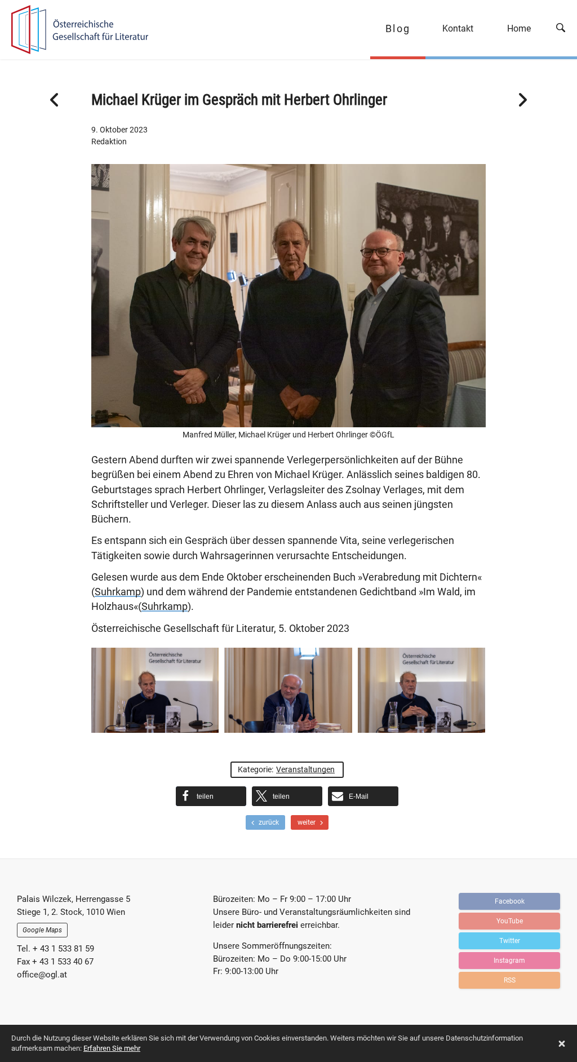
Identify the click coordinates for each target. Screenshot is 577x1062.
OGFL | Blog (74, 29)
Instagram (509, 960)
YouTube (509, 921)
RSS (510, 980)
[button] (211, 796)
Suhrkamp (118, 592)
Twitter (509, 941)
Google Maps (42, 930)
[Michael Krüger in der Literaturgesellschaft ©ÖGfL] (421, 690)
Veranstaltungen (305, 769)
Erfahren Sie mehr (111, 1048)
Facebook (510, 901)
